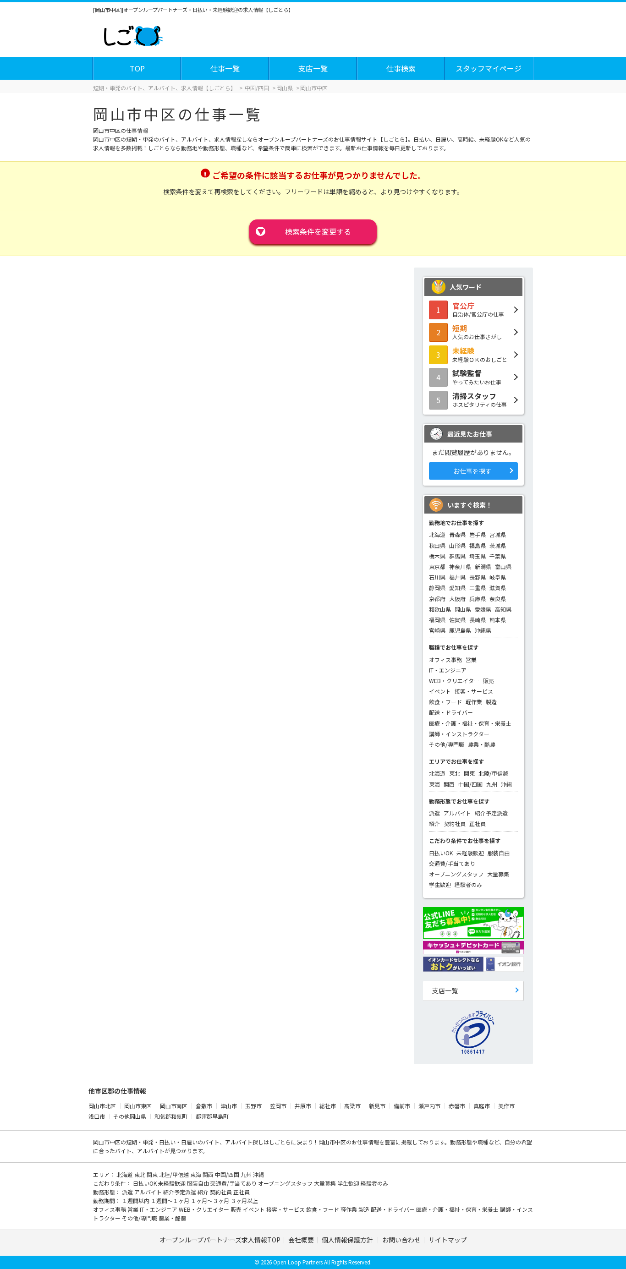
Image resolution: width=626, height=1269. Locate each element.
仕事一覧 (225, 68)
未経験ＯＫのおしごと (479, 354)
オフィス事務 (445, 659)
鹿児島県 (460, 630)
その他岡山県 (129, 1116)
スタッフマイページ (489, 68)
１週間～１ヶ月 (171, 1200)
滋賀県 (497, 587)
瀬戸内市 (429, 1106)
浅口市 (96, 1116)
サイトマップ (447, 1239)
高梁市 (352, 1106)
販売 (488, 680)
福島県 (477, 545)
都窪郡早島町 (212, 1116)
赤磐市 (457, 1106)
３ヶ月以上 (244, 1200)
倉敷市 (204, 1106)
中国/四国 (470, 784)
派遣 (434, 813)
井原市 (303, 1106)
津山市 (228, 1106)
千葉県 (497, 556)
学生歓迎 (440, 884)
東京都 (437, 566)
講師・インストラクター (459, 734)
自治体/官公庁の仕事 (478, 309)
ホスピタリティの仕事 (479, 399)
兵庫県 (477, 598)
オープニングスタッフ (456, 874)
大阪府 (457, 598)
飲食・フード (445, 702)
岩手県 (477, 534)
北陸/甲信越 (493, 773)
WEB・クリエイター (454, 680)
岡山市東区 (138, 1106)
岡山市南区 (173, 1106)
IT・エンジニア (448, 670)
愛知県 (457, 587)
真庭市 (481, 1106)
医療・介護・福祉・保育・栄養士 (470, 723)
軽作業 (474, 702)
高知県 (503, 609)
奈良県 (497, 598)
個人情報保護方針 (348, 1239)
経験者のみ (468, 884)
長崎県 (477, 620)
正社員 (477, 823)
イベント (440, 691)
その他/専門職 (446, 744)
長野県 (477, 577)
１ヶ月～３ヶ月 (211, 1200)
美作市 (506, 1106)
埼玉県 (477, 556)
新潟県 (483, 566)
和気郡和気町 (170, 1116)
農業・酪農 (481, 744)
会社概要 (301, 1239)
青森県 (457, 534)
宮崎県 (437, 630)
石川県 (437, 577)
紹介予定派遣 (491, 813)
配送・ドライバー (451, 712)
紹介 (434, 823)
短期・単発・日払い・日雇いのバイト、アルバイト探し (195, 1142)
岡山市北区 (102, 1106)
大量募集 (498, 874)
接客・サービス (474, 691)
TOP (137, 68)
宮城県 (497, 534)
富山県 (503, 566)
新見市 (377, 1106)
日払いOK (441, 853)
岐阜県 (497, 577)
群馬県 (457, 556)
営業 (471, 659)
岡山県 (463, 609)
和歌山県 (440, 609)
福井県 (457, 577)
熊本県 (497, 620)
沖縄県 (483, 630)
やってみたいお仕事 (476, 376)
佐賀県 (457, 620)
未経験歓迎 (470, 853)
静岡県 (437, 587)
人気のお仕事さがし (477, 331)
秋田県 (437, 545)
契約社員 (455, 823)
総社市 (327, 1106)
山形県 (457, 545)
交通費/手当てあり (452, 863)
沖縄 (506, 784)
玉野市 (253, 1106)
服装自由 (499, 853)
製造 (491, 702)
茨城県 (497, 545)
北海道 (437, 534)
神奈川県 (460, 566)
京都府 (437, 598)
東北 (454, 773)
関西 (449, 784)
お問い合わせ (401, 1239)
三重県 (477, 587)
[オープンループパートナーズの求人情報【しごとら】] (133, 34)
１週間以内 (136, 1200)
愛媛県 (483, 609)
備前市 (402, 1106)
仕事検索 (401, 68)
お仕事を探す (472, 471)
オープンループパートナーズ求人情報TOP (219, 1239)
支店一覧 (313, 68)
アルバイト (457, 813)
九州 (491, 784)
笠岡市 (278, 1106)
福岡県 (437, 620)
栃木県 (437, 556)
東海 (434, 784)
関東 (469, 773)
